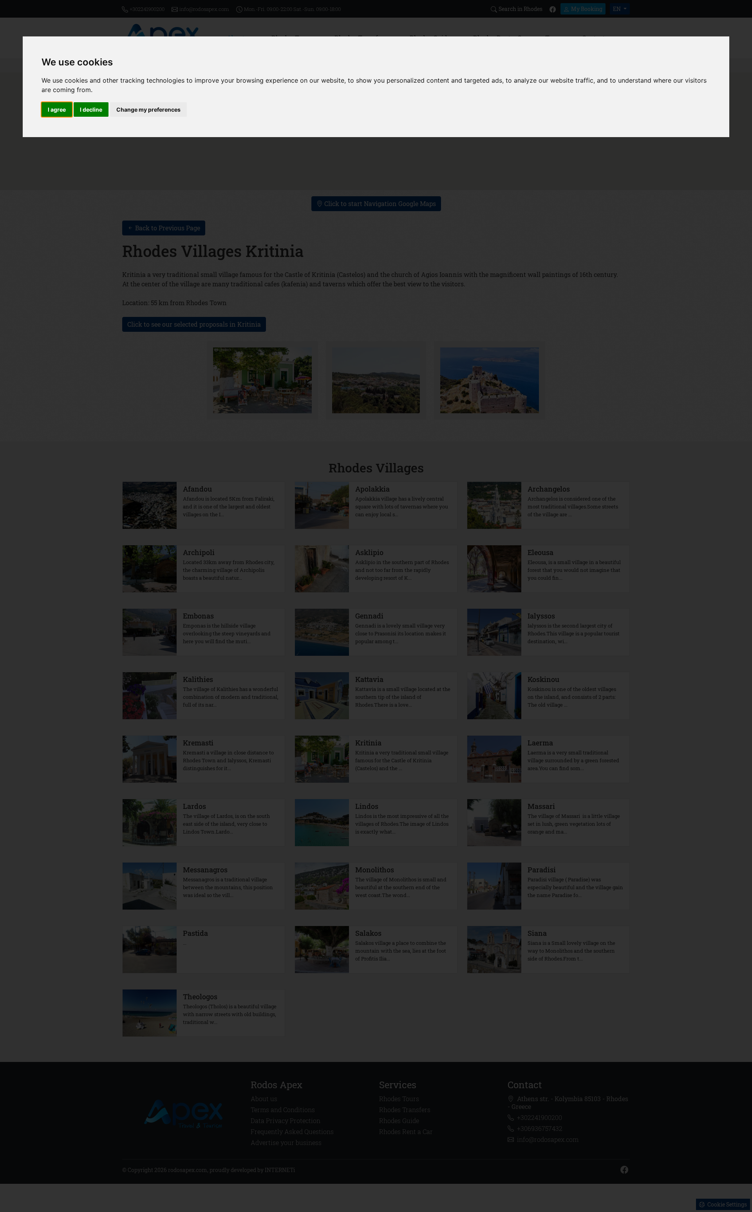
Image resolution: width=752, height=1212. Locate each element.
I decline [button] (91, 109)
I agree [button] (57, 109)
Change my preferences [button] (148, 109)
